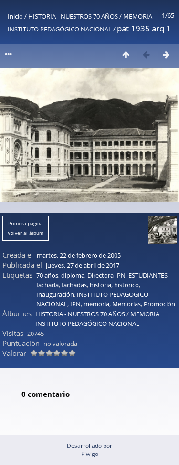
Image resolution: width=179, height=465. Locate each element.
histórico (126, 285)
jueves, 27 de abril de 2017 (82, 265)
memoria (96, 304)
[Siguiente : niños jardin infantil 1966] (166, 54)
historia (100, 285)
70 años (47, 275)
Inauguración (55, 294)
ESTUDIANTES (148, 275)
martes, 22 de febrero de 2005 (79, 255)
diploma (72, 275)
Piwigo (89, 454)
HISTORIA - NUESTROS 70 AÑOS (73, 16)
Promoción (159, 304)
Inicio (15, 16)
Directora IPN (106, 275)
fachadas (74, 285)
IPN (75, 304)
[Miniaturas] (126, 54)
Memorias (126, 304)
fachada (47, 285)
